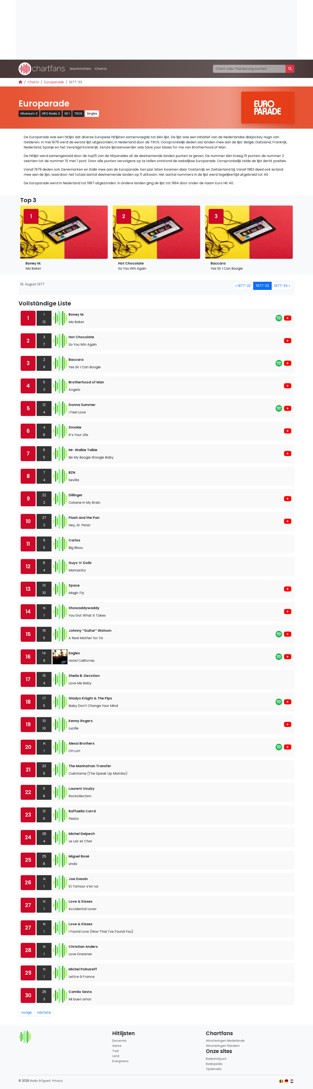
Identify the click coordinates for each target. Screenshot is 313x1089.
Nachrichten (80, 68)
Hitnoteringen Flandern (223, 1046)
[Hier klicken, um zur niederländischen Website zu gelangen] (292, 1081)
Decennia (119, 1041)
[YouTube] (287, 319)
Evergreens (120, 1061)
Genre (116, 1046)
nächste (44, 1012)
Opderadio (214, 1069)
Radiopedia (214, 1064)
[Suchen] (290, 69)
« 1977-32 (243, 285)
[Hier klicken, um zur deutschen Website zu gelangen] (286, 1081)
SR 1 (67, 113)
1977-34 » (282, 285)
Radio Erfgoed (40, 1081)
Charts (101, 68)
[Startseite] (20, 82)
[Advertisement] (143, 30)
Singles (92, 113)
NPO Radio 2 (51, 113)
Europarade (54, 82)
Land (115, 1056)
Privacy (57, 1081)
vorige (26, 1012)
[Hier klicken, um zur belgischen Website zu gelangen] (281, 1081)
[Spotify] (279, 319)
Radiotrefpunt (216, 1059)
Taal (115, 1051)
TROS (78, 113)
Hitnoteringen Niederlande (225, 1041)
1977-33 (262, 285)
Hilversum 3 (28, 113)
